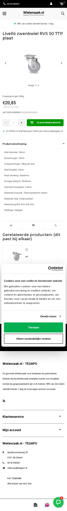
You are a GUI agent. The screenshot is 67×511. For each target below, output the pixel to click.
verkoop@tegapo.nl (17, 468)
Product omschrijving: (15, 144)
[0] (62, 4)
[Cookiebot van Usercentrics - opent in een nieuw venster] (48, 268)
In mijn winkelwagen (48, 122)
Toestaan (33, 327)
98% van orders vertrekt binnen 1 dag (35, 23)
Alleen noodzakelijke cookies (33, 338)
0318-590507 (13, 4)
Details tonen (48, 316)
